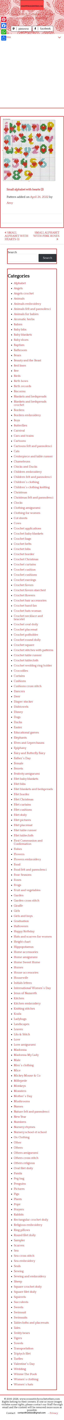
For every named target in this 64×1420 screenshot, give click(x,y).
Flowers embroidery (27, 859)
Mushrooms (22, 1101)
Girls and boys (23, 916)
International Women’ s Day (32, 988)
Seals (17, 1266)
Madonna (20, 1050)
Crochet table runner (28, 655)
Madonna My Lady (26, 1055)
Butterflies (20, 425)
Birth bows (21, 381)
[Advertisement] (32, 74)
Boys (17, 420)
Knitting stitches (24, 1008)
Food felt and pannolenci (30, 869)
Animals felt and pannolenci (32, 309)
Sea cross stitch (24, 1255)
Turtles (18, 1358)
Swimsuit (20, 1312)
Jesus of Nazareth (25, 993)
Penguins (20, 1183)
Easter (18, 727)
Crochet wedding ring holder (33, 665)
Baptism (19, 345)
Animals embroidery (27, 303)
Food (17, 864)
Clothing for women (27, 513)
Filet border (21, 794)
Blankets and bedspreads (30, 396)
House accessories (26, 972)
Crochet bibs (22, 549)
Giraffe (18, 905)
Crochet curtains (25, 564)
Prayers (19, 1209)
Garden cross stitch (26, 900)
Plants (18, 1199)
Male (17, 1060)
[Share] (4, 38)
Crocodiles (21, 670)
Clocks (18, 502)
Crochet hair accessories (30, 600)
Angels (18, 288)
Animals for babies (26, 314)
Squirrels (20, 1297)
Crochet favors (23, 585)
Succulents (21, 1302)
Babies (18, 324)
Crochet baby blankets (28, 533)
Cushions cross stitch (27, 686)
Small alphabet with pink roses (46, 234)
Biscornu (19, 391)
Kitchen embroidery (27, 1003)
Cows (17, 523)
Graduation (21, 921)
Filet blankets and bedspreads (33, 789)
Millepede (20, 1080)
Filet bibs (20, 784)
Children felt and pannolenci (32, 477)
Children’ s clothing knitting (32, 487)
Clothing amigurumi (27, 508)
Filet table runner (25, 830)
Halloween (21, 926)
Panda (18, 1173)
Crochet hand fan (25, 605)
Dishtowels (21, 706)
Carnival (19, 430)
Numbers (20, 1122)
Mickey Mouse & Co (27, 1075)
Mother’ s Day (23, 1096)
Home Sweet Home (27, 962)
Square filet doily (25, 1291)
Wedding (20, 1369)
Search (12, 252)
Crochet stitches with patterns (33, 650)
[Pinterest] (4, 19)
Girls (17, 911)
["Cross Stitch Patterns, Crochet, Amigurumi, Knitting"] (32, 5)
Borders (19, 410)
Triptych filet (22, 1353)
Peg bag (19, 1178)
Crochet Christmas (26, 559)
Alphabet (20, 283)
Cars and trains (24, 435)
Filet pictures (22, 820)
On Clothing (22, 1137)
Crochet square (24, 645)
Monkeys (20, 1086)
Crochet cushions (25, 574)
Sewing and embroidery (30, 1276)
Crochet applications (27, 528)
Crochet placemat (25, 629)
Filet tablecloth (23, 835)
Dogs (17, 717)
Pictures (19, 1189)
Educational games (26, 732)
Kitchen (19, 998)
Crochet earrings (25, 580)
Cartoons (20, 441)
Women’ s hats (23, 1384)
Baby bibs (20, 329)
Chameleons (22, 461)
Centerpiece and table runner (33, 456)
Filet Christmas (23, 799)
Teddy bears (22, 1333)
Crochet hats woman (27, 610)
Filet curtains (22, 804)
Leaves (18, 1029)
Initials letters (23, 983)
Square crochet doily (28, 1286)
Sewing (19, 1271)
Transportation (23, 1348)
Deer (17, 696)
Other (17, 1142)
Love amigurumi (25, 1044)
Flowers (19, 854)
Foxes (17, 880)
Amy (10, 203)
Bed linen (20, 365)
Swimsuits (20, 1317)
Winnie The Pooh (25, 1374)
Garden (19, 895)
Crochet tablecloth (26, 660)
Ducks (18, 722)
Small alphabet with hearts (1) (16, 236)
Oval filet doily (23, 1168)
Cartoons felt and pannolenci (33, 446)
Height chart (22, 941)
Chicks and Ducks (25, 466)
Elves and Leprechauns (29, 742)
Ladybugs (20, 1019)
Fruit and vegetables (27, 890)
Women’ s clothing (26, 1379)
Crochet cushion (25, 569)
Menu (7, 37)
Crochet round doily (27, 640)
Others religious (24, 1163)
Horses (18, 967)
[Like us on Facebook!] (42, 30)
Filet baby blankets (26, 779)
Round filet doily (25, 1235)
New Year (20, 1116)
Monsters (20, 1091)
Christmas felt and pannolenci (33, 497)
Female (18, 763)
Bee (16, 370)
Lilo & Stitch (22, 1034)
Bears (17, 355)
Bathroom (20, 350)
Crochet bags (22, 538)
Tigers (18, 1338)
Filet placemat (23, 825)
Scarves (19, 1245)
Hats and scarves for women (33, 936)
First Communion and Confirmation (28, 842)
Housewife (21, 977)
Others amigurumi (26, 1152)
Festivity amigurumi (27, 773)
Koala (17, 1013)
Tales (17, 1328)
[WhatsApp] (4, 32)
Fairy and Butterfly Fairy (29, 753)
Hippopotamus (24, 947)
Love (17, 1039)
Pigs (16, 1194)
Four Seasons (22, 874)
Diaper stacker (23, 701)
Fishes (18, 849)
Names (18, 1106)
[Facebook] (4, 25)
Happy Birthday (24, 931)
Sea (16, 1250)
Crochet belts (22, 544)
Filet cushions (23, 809)
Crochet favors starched (30, 590)
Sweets (18, 1307)
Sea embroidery (24, 1261)
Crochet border (24, 554)
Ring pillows (22, 1230)
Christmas (20, 492)
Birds (17, 376)
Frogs (17, 885)
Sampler (19, 1240)
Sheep (18, 1281)
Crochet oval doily (26, 624)
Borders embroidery (27, 415)
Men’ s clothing (24, 1065)
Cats (16, 451)
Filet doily (20, 815)
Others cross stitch (26, 1158)
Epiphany (20, 748)
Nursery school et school (30, 1132)
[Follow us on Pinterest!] (21, 30)
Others (18, 1147)
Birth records (22, 386)
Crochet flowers (24, 595)
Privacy (54, 1413)
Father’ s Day (22, 758)
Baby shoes (21, 340)
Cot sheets (20, 518)
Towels (18, 1343)
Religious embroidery (28, 1225)
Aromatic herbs (24, 319)
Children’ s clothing (26, 482)
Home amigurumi (25, 957)
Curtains (19, 676)
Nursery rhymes (24, 1127)
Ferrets (18, 768)
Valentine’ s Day (24, 1364)
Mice (17, 1070)
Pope (17, 1204)
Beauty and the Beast (27, 360)
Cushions (20, 681)
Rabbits (19, 1214)
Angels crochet (24, 293)
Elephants (20, 737)
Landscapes (21, 1024)
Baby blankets (23, 334)
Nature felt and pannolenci (31, 1111)
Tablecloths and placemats (31, 1322)
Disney (18, 712)
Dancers (19, 691)
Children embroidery (28, 471)
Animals (19, 298)
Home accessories (26, 952)
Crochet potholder (26, 634)
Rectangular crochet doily (31, 1219)
